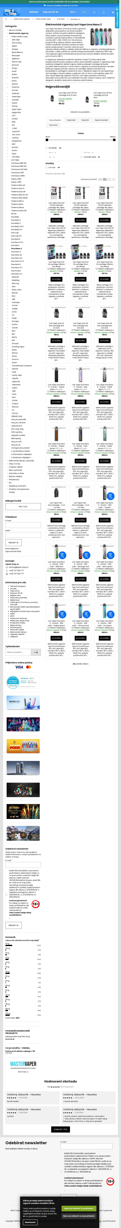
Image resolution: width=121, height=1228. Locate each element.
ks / (23, 506)
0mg (7, 943)
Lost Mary (16, 157)
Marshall (15, 277)
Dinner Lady (17, 62)
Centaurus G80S (18, 176)
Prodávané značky (17, 623)
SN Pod (14, 353)
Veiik (14, 391)
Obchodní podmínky (18, 598)
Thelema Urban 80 (18, 210)
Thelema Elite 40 (18, 185)
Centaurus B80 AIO (19, 166)
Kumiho (15, 147)
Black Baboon (17, 52)
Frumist (15, 90)
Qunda (15, 327)
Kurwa (14, 150)
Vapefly (15, 378)
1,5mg (7, 948)
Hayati (14, 103)
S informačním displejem (21, 454)
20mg (7, 1013)
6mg (7, 971)
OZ (13, 315)
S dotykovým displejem (20, 457)
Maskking (15, 280)
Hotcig (14, 106)
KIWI (13, 144)
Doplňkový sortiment (17, 486)
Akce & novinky (15, 30)
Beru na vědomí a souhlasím (79, 1208)
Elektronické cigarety (18, 33)
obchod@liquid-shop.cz (18, 567)
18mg (7, 1009)
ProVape (15, 321)
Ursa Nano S (16, 264)
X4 (13, 410)
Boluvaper (16, 55)
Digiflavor (16, 58)
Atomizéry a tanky (16, 473)
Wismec (15, 407)
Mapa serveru (15, 625)
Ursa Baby (15, 217)
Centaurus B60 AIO (19, 163)
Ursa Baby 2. (16, 220)
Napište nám (15, 595)
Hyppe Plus (16, 112)
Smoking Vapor (18, 347)
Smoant (15, 343)
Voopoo (15, 403)
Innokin (15, 119)
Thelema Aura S (17, 188)
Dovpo (14, 68)
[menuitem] (34, 12)
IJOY (14, 115)
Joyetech (16, 131)
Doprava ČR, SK (16, 593)
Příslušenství (14, 479)
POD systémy (16, 432)
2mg (7, 953)
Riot (13, 334)
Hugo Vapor (17, 109)
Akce (52, 152)
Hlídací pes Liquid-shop (19, 620)
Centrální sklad (92, 157)
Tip (51, 157)
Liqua (14, 153)
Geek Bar (15, 93)
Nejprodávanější (101, 120)
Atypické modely (18, 435)
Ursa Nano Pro (16, 258)
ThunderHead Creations (22, 366)
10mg (7, 985)
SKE (13, 340)
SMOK (14, 350)
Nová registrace (11, 548)
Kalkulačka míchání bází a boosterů (24, 611)
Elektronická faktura (18, 632)
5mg (7, 967)
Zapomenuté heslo (13, 551)
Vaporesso (16, 384)
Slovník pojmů (16, 627)
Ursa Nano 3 (16, 252)
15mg (7, 999)
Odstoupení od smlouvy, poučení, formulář (24, 603)
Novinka (88, 152)
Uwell (14, 372)
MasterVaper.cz (23, 1072)
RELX (13, 331)
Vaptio (14, 388)
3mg (7, 957)
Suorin (14, 362)
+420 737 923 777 (16, 570)
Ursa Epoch (15, 239)
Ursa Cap (15, 233)
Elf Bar (14, 74)
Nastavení (30, 1222)
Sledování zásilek (17, 630)
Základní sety (16, 416)
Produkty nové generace (19, 489)
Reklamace (14, 600)
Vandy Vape (17, 375)
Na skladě (55, 148)
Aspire (14, 46)
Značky (12, 492)
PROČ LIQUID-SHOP (18, 1210)
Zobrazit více (60, 1129)
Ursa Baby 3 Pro (17, 226)
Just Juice (16, 134)
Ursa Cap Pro (16, 236)
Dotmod (15, 65)
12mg (7, 995)
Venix (14, 394)
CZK (84, 12)
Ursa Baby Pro (16, 229)
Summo (15, 359)
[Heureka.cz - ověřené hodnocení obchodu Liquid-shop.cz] (23, 682)
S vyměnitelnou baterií (20, 451)
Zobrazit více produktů (80, 112)
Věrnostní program (18, 586)
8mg (7, 976)
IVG (13, 125)
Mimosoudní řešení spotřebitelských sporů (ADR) (25, 608)
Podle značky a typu (19, 36)
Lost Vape (15, 160)
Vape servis (14, 591)
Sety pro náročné (18, 422)
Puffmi (14, 324)
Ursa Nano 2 (16, 248)
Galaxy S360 (16, 179)
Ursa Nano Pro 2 (17, 261)
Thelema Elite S (17, 201)
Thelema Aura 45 (18, 191)
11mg (7, 990)
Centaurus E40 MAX (19, 169)
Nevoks (15, 293)
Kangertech (17, 141)
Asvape (15, 49)
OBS (13, 299)
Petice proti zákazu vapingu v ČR (20, 1051)
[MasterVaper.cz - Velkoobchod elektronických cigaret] (23, 1063)
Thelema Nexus (17, 207)
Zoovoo (15, 413)
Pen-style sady (17, 429)
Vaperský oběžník (17, 634)
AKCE (12, 616)
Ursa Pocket (16, 271)
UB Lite (13, 214)
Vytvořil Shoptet (109, 1221)
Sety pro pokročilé (18, 419)
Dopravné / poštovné (103, 1210)
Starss (14, 356)
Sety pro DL (16, 445)
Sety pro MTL (16, 441)
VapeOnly (16, 381)
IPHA (13, 122)
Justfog (15, 138)
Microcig (15, 283)
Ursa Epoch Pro (17, 242)
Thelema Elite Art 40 (19, 195)
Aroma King (16, 43)
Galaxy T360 (16, 182)
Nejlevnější (71, 120)
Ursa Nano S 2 (16, 267)
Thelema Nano (17, 204)
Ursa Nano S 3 (16, 274)
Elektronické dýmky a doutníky (21, 460)
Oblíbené (14, 636)
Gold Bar (15, 100)
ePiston (15, 84)
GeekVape (16, 96)
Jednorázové (16, 426)
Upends (15, 369)
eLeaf (14, 71)
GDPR (12, 614)
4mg (7, 962)
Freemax (15, 87)
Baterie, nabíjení (15, 476)
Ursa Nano (15, 245)
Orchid (14, 305)
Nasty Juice (16, 289)
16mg (7, 1004)
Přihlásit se (13, 542)
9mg (7, 981)
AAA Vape (16, 40)
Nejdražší (85, 120)
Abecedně (53, 125)
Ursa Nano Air (16, 255)
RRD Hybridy (16, 438)
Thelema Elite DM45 (19, 198)
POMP (14, 318)
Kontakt (13, 588)
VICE (13, 397)
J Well (14, 128)
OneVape (16, 302)
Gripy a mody (14, 464)
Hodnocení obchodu (18, 618)
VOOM (14, 400)
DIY (10, 483)
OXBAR (14, 308)
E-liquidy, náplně (15, 467)
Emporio (15, 77)
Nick (13, 296)
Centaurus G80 (17, 172)
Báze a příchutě (15, 470)
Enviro (14, 81)
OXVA (14, 312)
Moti (13, 286)
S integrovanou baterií (20, 448)
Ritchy (14, 337)
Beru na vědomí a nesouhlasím (79, 1216)
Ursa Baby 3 (16, 223)
